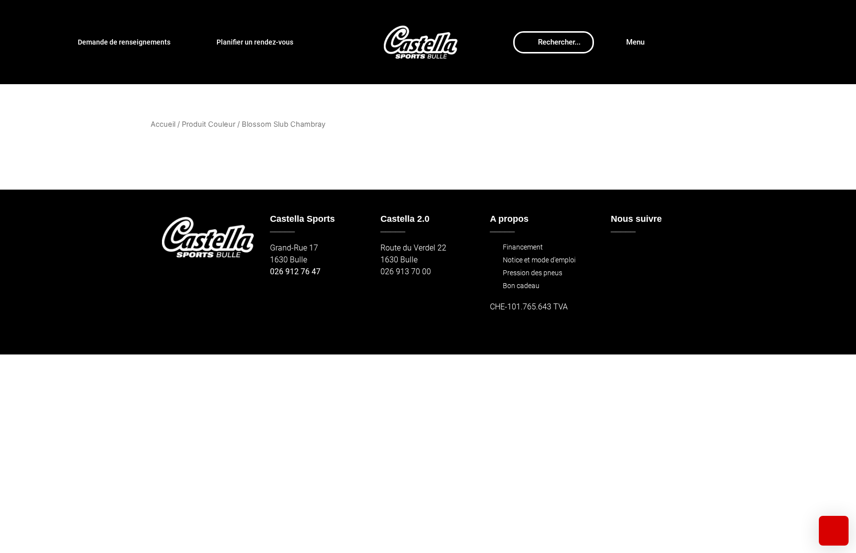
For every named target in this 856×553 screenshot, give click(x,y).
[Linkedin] (685, 252)
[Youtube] (664, 252)
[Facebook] (621, 252)
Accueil (163, 124)
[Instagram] (642, 252)
